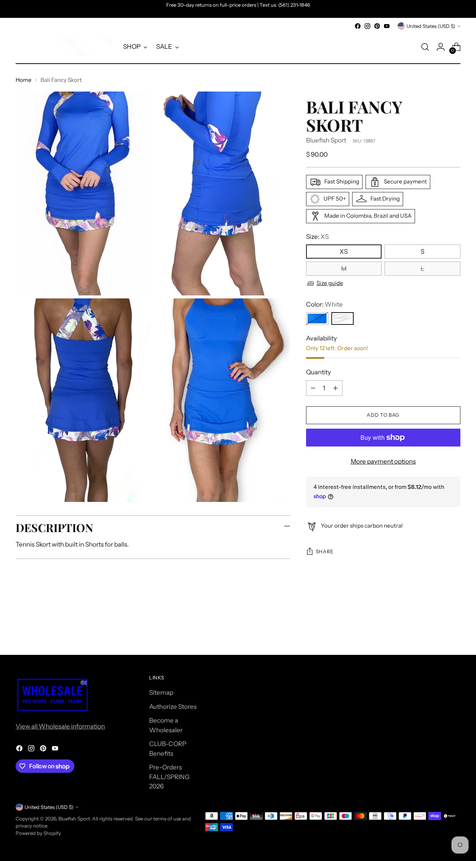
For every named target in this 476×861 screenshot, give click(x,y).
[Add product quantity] (335, 388)
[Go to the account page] (440, 46)
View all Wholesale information (60, 726)
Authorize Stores (173, 706)
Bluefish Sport (326, 140)
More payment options (383, 461)
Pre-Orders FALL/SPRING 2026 (169, 777)
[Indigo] (317, 318)
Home (24, 79)
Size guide (329, 283)
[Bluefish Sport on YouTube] (386, 26)
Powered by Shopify (38, 833)
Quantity (318, 372)
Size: (317, 236)
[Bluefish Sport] (64, 47)
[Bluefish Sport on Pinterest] (377, 26)
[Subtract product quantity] (313, 388)
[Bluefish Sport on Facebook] (357, 26)
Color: (324, 304)
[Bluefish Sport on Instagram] (367, 26)
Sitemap (161, 692)
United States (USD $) (430, 26)
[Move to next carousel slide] (454, 628)
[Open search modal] (425, 46)
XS (344, 251)
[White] (342, 318)
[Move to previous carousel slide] (437, 629)
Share (325, 552)
